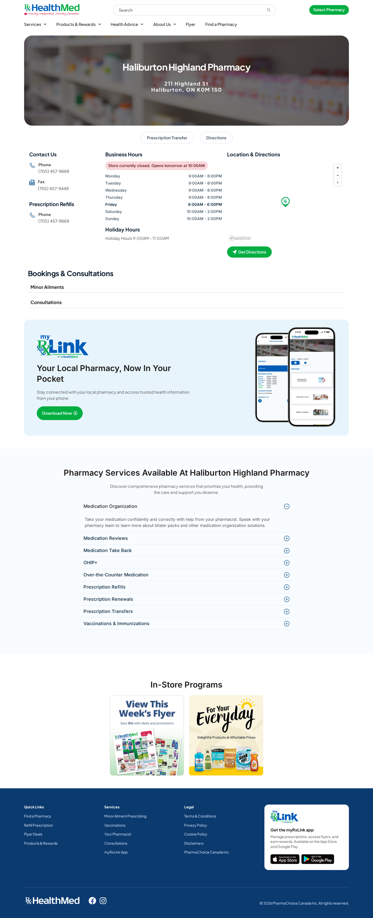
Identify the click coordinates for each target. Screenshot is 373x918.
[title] (284, 859)
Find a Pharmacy (221, 24)
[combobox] (187, 9)
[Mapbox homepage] (240, 238)
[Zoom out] (337, 175)
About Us (162, 24)
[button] (285, 202)
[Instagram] (103, 901)
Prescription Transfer (167, 137)
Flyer (190, 24)
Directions (216, 137)
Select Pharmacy (329, 9)
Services (32, 24)
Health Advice (124, 24)
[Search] (269, 9)
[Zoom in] (337, 167)
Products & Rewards (76, 24)
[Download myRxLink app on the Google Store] (317, 859)
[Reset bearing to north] (337, 182)
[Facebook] (92, 901)
